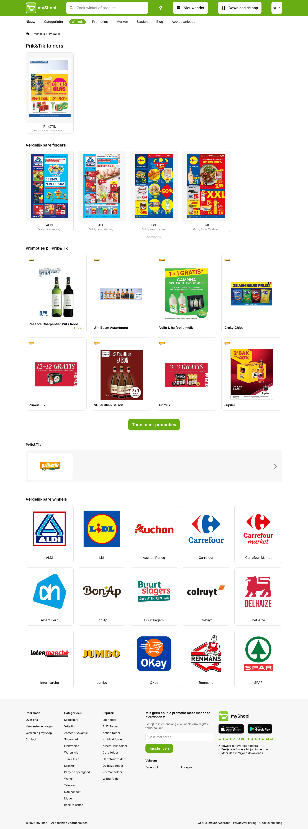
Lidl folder (109, 719)
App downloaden (184, 21)
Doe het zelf (72, 792)
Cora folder (110, 752)
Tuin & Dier (71, 759)
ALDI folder (110, 726)
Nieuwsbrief (194, 8)
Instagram (187, 767)
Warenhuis (71, 752)
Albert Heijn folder (115, 746)
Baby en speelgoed (77, 772)
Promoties (100, 21)
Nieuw (30, 21)
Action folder (111, 733)
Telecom (70, 785)
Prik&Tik (54, 34)
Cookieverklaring (270, 823)
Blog (159, 21)
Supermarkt (72, 739)
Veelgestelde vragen (39, 726)
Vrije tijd (69, 726)
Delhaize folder (113, 765)
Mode (68, 798)
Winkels (77, 21)
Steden (142, 21)
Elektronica (71, 746)
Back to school (74, 805)
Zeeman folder (112, 772)
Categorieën (53, 21)
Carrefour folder (114, 759)
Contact (31, 739)
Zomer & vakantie (76, 733)
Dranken (69, 765)
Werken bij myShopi (39, 733)
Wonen (68, 778)
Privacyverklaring (244, 823)
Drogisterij (71, 719)
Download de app (243, 8)
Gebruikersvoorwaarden (214, 823)
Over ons (32, 719)
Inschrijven (159, 748)
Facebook (152, 767)
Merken (122, 21)
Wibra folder (111, 778)
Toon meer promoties (154, 424)
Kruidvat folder (113, 739)
